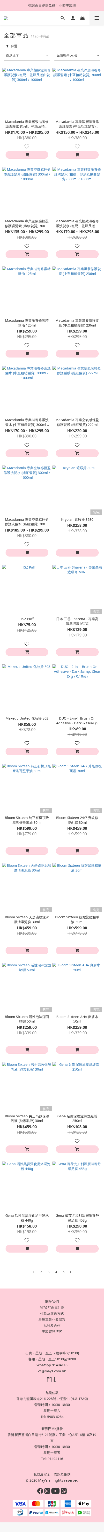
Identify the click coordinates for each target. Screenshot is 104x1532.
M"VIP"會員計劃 (52, 1307)
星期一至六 (52, 1410)
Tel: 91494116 (52, 1458)
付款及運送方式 (52, 1313)
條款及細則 (62, 1474)
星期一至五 (52, 1452)
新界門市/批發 (52, 1428)
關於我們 (52, 1301)
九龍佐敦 (52, 1392)
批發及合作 (52, 1325)
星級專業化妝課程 (52, 1319)
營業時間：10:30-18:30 (52, 1404)
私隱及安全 (41, 1474)
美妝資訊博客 (52, 1331)
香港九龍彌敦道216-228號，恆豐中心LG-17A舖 (52, 1398)
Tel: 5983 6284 (52, 1416)
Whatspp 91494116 (52, 1365)
